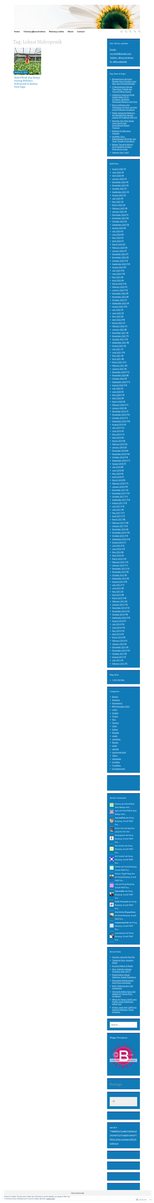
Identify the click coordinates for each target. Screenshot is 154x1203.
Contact (81, 31)
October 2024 (118, 221)
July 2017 (116, 506)
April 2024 (116, 241)
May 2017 (116, 513)
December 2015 (119, 569)
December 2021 (119, 333)
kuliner (115, 729)
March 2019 (117, 441)
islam (114, 726)
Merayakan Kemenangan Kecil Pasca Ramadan (123, 981)
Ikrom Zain (119, 828)
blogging (116, 700)
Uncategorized (118, 769)
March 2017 (117, 519)
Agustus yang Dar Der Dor (123, 957)
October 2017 (118, 496)
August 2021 (117, 346)
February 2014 (118, 641)
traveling (116, 762)
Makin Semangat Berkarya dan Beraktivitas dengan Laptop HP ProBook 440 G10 (124, 115)
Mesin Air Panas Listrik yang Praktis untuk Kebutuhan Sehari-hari (124, 1001)
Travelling (116, 765)
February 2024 (118, 248)
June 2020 (116, 392)
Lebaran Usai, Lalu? (120, 152)
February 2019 (118, 444)
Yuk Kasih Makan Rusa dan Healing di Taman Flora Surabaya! (124, 994)
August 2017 (117, 503)
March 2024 (117, 244)
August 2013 (117, 657)
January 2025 (118, 212)
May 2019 (116, 434)
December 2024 (119, 215)
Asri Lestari (120, 856)
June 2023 (116, 274)
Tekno (115, 756)
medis (114, 736)
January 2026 (118, 179)
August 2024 (117, 228)
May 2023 (116, 277)
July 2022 (116, 310)
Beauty (115, 697)
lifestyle (115, 733)
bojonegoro (117, 703)
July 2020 (116, 388)
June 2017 (116, 510)
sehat (114, 746)
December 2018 (119, 451)
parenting (116, 739)
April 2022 (116, 320)
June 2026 (116, 172)
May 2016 (116, 552)
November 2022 (119, 297)
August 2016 (117, 542)
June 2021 (116, 352)
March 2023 (117, 284)
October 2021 (118, 339)
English (115, 713)
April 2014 (116, 634)
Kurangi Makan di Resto (122, 966)
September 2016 (119, 539)
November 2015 (119, 572)
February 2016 (118, 562)
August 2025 (117, 195)
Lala (116, 884)
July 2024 (116, 231)
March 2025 (117, 205)
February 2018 (118, 483)
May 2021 (116, 356)
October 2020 (118, 379)
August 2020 (117, 385)
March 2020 (117, 402)
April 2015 (116, 595)
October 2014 (118, 614)
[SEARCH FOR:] (123, 1025)
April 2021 (116, 359)
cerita (114, 710)
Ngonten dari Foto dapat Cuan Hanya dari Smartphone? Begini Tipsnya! (123, 124)
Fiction (115, 716)
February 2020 (118, 405)
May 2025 (116, 202)
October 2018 (118, 457)
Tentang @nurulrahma (34, 31)
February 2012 (118, 664)
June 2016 (116, 549)
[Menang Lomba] (130, 30)
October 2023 (118, 261)
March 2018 (117, 480)
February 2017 (118, 523)
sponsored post (119, 752)
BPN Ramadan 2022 (120, 706)
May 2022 (116, 316)
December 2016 (119, 529)
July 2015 (116, 585)
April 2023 (116, 280)
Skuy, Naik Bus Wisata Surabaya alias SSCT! (121, 970)
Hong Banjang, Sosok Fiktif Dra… (124, 821)
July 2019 (116, 428)
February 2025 (118, 208)
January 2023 (118, 290)
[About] (134, 30)
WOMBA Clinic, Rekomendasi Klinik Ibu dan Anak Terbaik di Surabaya (124, 139)
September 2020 (119, 382)
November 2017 (119, 493)
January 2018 (118, 487)
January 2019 (118, 447)
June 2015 (116, 588)
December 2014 (119, 608)
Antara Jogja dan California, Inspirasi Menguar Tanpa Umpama (124, 1009)
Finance (115, 723)
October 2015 (118, 575)
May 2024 (116, 238)
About (70, 31)
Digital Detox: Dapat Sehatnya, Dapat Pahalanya (124, 976)
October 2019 (118, 418)
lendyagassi (120, 835)
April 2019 (116, 438)
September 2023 (119, 264)
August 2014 (117, 621)
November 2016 (119, 533)
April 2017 (116, 516)
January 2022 (118, 330)
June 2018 (116, 470)
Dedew (118, 867)
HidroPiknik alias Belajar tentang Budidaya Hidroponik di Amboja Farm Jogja (27, 82)
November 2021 (119, 336)
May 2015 (116, 592)
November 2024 (119, 218)
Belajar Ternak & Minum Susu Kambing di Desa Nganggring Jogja (122, 146)
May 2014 (116, 631)
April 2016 (116, 555)
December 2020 (119, 372)
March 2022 (117, 323)
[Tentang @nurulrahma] (126, 30)
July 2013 (116, 660)
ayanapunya (120, 933)
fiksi (114, 720)
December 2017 (119, 490)
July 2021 (116, 349)
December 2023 (119, 254)
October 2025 (118, 189)
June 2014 (116, 628)
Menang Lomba (56, 31)
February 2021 (118, 366)
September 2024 (119, 225)
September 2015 (119, 578)
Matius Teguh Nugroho (125, 874)
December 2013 (119, 647)
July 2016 (116, 546)
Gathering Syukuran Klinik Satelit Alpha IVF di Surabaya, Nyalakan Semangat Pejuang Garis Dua (124, 98)
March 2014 (117, 637)
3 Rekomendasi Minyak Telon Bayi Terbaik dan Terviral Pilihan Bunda (122, 89)
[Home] (121, 30)
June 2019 (116, 431)
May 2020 (116, 395)
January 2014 (118, 644)
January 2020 (118, 408)
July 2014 (116, 624)
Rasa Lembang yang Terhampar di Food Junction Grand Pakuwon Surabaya (124, 107)
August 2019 (117, 424)
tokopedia (116, 759)
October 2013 (118, 654)
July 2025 (116, 198)
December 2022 (119, 293)
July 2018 (116, 467)
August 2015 (117, 582)
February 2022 (118, 326)
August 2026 (117, 169)
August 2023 (117, 267)
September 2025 (119, 192)
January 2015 (118, 605)
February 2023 (118, 287)
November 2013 (119, 650)
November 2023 (119, 257)
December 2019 (119, 411)
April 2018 (116, 477)
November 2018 (119, 454)
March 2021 (117, 362)
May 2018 (116, 474)
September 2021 (119, 343)
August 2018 (117, 464)
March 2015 (117, 598)
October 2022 (118, 300)
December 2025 (119, 182)
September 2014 (119, 618)
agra (117, 811)
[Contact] (139, 30)
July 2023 (116, 270)
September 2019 (119, 421)
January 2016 (118, 565)
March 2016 (117, 559)
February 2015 (118, 601)
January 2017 (118, 526)
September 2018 (119, 460)
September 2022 (119, 303)
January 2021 (118, 369)
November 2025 (119, 185)
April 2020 (116, 398)
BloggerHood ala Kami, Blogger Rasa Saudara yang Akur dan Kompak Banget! (124, 81)
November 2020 (119, 375)
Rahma (118, 804)
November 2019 (119, 415)
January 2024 (118, 251)
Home (17, 31)
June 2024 (116, 234)
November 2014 (119, 611)
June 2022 (116, 313)
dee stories (119, 846)
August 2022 (117, 307)
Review (115, 742)
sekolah (115, 749)
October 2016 (118, 536)
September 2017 (119, 500)
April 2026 (116, 176)
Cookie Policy (50, 1199)
